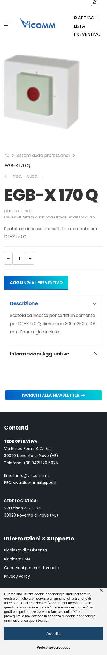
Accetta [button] (53, 633)
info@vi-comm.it (32, 475)
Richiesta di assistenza (25, 550)
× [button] (101, 590)
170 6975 (49, 463)
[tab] (53, 303)
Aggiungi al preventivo (36, 283)
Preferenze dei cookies (53, 647)
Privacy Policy (17, 576)
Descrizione (24, 303)
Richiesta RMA (17, 559)
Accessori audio (82, 217)
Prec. (16, 176)
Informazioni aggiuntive (39, 353)
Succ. (35, 176)
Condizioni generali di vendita (32, 568)
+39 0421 (32, 463)
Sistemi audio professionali (43, 155)
